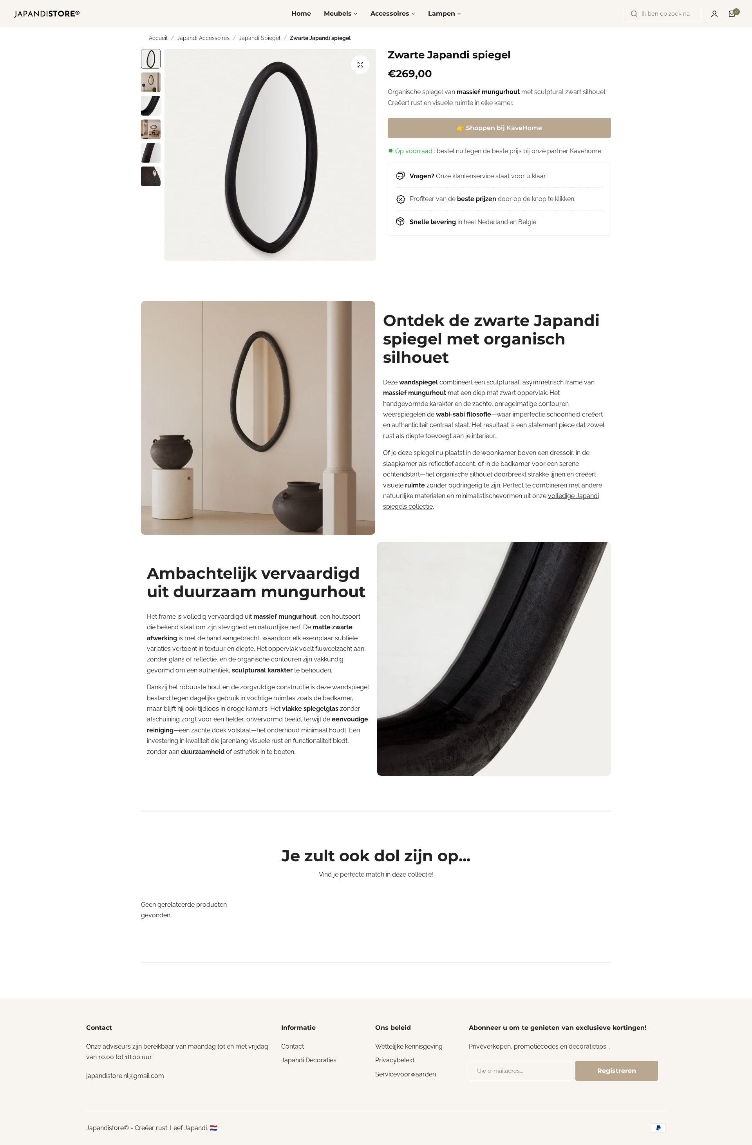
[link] (258, 418)
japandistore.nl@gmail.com (125, 1076)
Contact (292, 1046)
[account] (714, 13)
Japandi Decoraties (308, 1060)
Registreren (616, 1070)
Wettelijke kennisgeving (409, 1046)
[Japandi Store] (47, 14)
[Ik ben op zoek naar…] (634, 14)
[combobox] (663, 14)
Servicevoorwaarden (405, 1074)
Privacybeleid (394, 1060)
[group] (270, 155)
